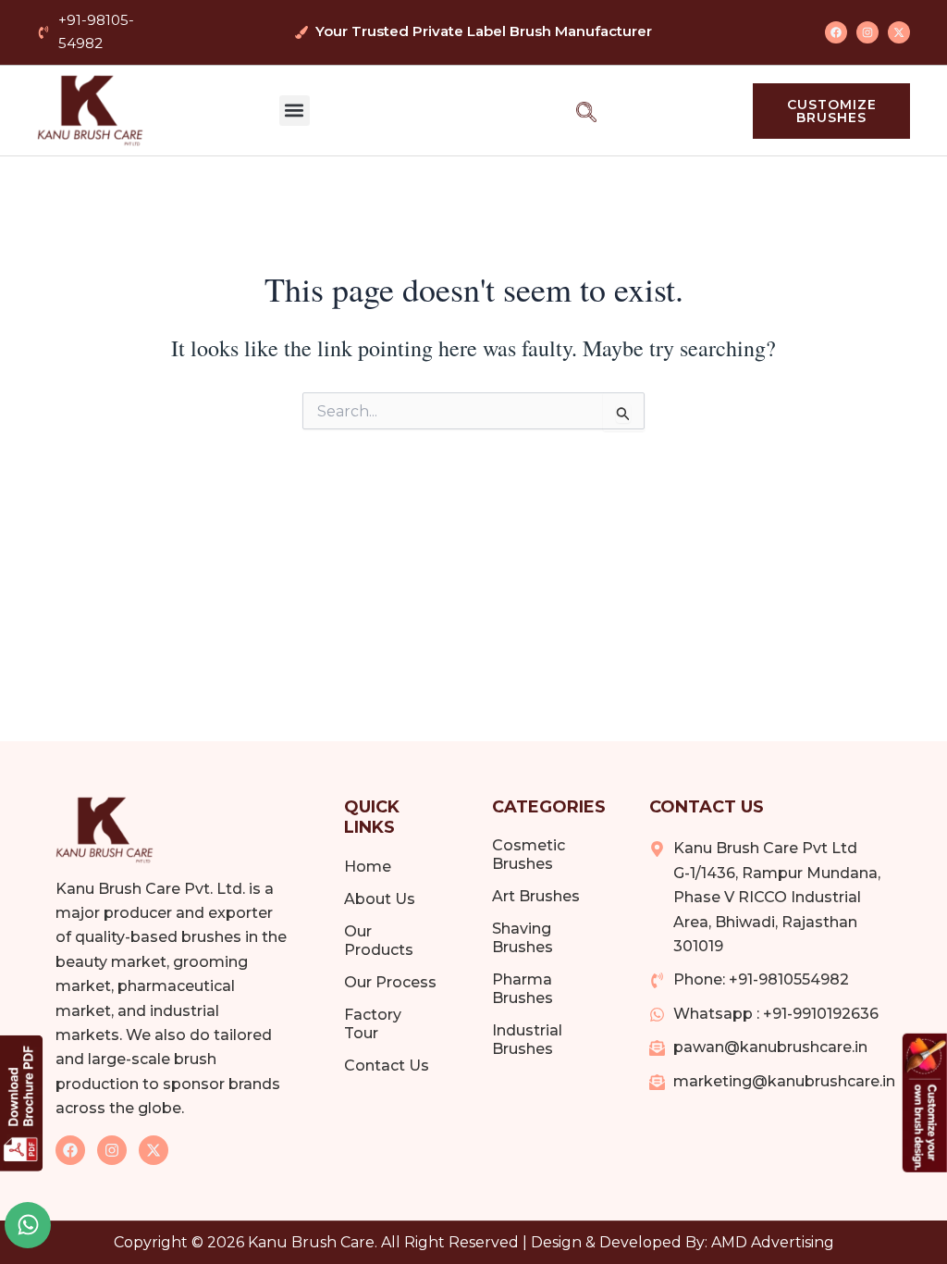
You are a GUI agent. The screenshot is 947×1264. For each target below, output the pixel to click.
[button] (294, 110)
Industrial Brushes (527, 1040)
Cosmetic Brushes (528, 854)
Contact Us (386, 1065)
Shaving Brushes (522, 938)
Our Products (378, 941)
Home (367, 866)
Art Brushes (536, 896)
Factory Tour (372, 1024)
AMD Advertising (772, 1242)
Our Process (390, 982)
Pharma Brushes (522, 989)
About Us (379, 899)
